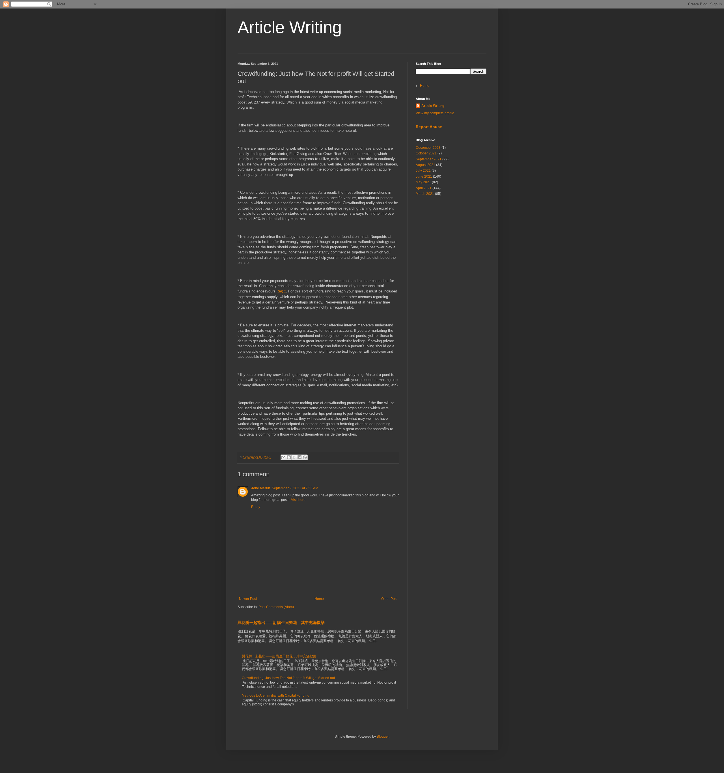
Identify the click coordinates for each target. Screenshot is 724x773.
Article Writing (290, 27)
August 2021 (425, 165)
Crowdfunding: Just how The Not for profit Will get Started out (288, 678)
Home (319, 599)
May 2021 (423, 182)
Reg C (281, 291)
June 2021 (424, 176)
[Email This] (283, 457)
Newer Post (248, 599)
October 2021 (426, 153)
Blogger (383, 736)
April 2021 (424, 188)
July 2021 (423, 171)
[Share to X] (294, 457)
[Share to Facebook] (299, 457)
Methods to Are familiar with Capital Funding (275, 695)
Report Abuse (429, 126)
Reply (255, 507)
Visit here (298, 500)
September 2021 (428, 159)
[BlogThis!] (289, 457)
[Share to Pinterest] (305, 457)
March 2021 (425, 194)
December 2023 (428, 148)
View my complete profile (435, 113)
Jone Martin (260, 488)
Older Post (389, 599)
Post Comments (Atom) (276, 607)
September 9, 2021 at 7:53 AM (295, 488)
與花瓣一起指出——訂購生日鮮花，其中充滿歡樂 (281, 622)
